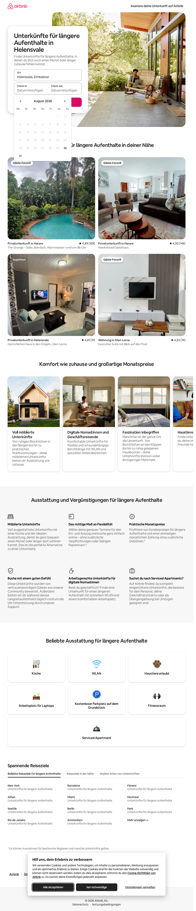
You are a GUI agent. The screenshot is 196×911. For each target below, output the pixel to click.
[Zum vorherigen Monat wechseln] (21, 101)
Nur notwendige (97, 887)
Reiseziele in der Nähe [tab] (80, 773)
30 (65, 148)
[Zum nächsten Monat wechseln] (65, 101)
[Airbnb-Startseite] (17, 6)
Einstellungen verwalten (140, 887)
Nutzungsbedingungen (106, 904)
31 (20, 156)
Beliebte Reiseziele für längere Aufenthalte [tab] (34, 773)
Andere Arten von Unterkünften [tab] (120, 773)
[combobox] (48, 77)
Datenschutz (80, 904)
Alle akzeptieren (53, 887)
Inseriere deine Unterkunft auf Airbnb (157, 6)
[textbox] (31, 90)
